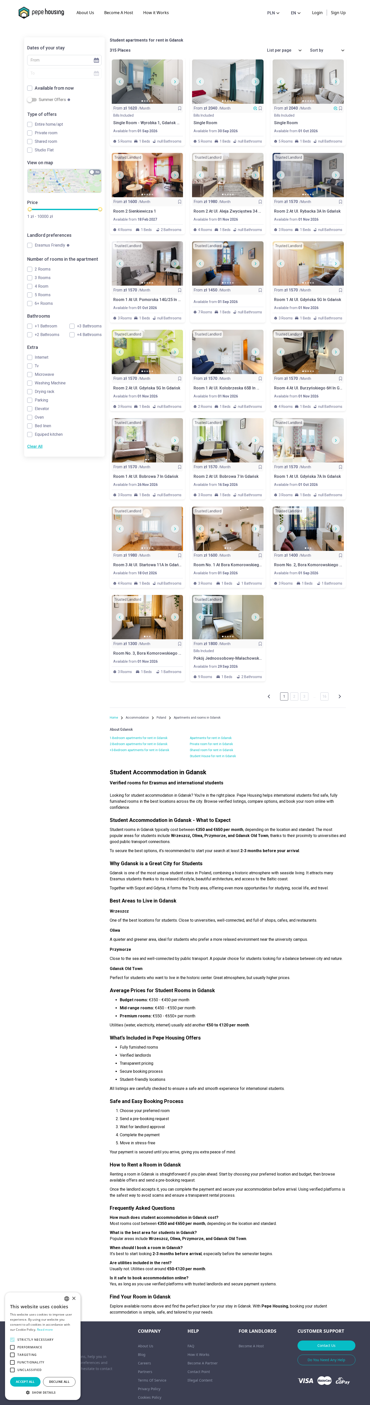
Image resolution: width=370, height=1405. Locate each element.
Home (114, 717)
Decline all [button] (59, 1382)
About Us (85, 12)
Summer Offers (52, 99)
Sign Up (338, 12)
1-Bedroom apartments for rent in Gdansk (138, 738)
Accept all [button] (25, 1382)
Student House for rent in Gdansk (213, 756)
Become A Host (118, 12)
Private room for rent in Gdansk (211, 744)
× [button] (74, 1298)
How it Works (156, 12)
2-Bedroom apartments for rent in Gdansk (138, 744)
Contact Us (326, 1345)
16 (324, 696)
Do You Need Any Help (326, 1359)
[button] (61, 60)
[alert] (43, 1346)
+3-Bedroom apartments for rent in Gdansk (139, 750)
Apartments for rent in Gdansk (211, 738)
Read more (45, 1329)
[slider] (29, 209)
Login (317, 12)
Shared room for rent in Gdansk (211, 750)
